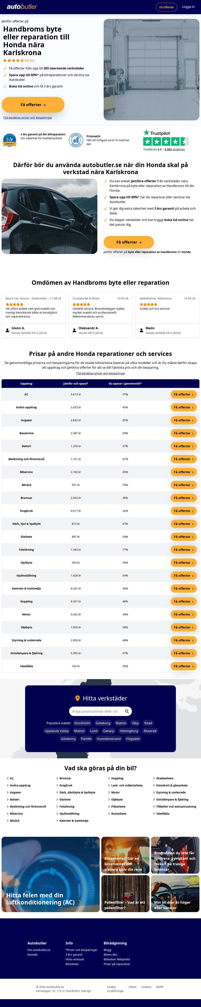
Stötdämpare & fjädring (172, 799)
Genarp (108, 731)
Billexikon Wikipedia (117, 959)
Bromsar (65, 778)
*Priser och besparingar (81, 950)
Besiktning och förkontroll (28, 806)
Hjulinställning (69, 813)
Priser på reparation (117, 964)
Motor (115, 792)
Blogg (107, 950)
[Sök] (127, 711)
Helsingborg (129, 731)
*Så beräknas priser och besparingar (27, 117)
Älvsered (150, 731)
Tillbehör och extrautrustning (176, 806)
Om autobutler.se (38, 950)
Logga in (188, 7)
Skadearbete (164, 778)
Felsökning (66, 806)
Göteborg (103, 723)
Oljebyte (117, 799)
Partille (86, 739)
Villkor (133, 987)
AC (12, 778)
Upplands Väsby (57, 731)
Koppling (117, 778)
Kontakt (32, 954)
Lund (94, 731)
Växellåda (162, 813)
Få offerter (166, 7)
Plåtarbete (118, 806)
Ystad (148, 723)
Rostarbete (118, 813)
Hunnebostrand (109, 739)
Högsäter (133, 739)
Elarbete (65, 799)
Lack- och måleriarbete (127, 785)
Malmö (121, 723)
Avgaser (15, 792)
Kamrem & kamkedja (73, 820)
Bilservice (16, 813)
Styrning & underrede (171, 792)
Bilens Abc (110, 954)
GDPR (159, 987)
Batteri (14, 799)
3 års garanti (74, 954)
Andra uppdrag (20, 785)
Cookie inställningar (115, 989)
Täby (135, 723)
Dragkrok (65, 785)
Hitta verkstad (75, 959)
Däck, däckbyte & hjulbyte (77, 792)
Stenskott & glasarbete (172, 785)
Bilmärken (72, 964)
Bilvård (14, 820)
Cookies (146, 987)
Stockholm (82, 723)
